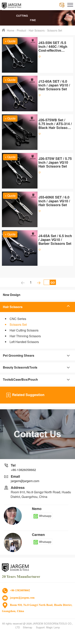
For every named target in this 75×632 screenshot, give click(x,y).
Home (10, 30)
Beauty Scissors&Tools (20, 367)
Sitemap (27, 627)
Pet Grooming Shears (18, 355)
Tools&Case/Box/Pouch (20, 379)
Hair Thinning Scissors (25, 336)
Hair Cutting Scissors (24, 330)
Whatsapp (45, 516)
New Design (11, 294)
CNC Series (18, 318)
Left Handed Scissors (24, 342)
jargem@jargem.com (25, 481)
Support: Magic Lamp (48, 627)
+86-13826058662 (23, 470)
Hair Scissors (37, 30)
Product (21, 30)
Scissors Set (54, 30)
